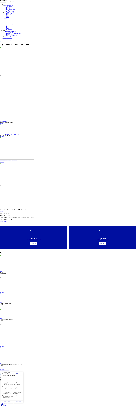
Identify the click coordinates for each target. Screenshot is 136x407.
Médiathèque (6, 25)
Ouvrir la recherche (3, 0)
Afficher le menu (2, 2)
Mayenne (8, 15)
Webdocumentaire (9, 29)
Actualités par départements (8, 12)
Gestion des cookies (5, 404)
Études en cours (9, 34)
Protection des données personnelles (8, 403)
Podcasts (7, 27)
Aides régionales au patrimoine (11, 35)
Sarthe (7, 16)
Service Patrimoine (9, 32)
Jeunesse (7, 10)
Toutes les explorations (4, 221)
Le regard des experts (10, 11)
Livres (7, 26)
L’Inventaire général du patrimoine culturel (13, 33)
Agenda (5, 18)
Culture (1, 271)
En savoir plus (33, 243)
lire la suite (2, 74)
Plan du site (4, 405)
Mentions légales (5, 402)
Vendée (7, 17)
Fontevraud (8, 8)
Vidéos (7, 28)
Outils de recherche (7, 36)
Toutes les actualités (3, 211)
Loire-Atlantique (9, 13)
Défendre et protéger (9, 22)
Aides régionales (9, 6)
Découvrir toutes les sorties (4, 370)
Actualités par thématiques (8, 5)
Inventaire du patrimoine (10, 9)
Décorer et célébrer (9, 21)
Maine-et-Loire (8, 14)
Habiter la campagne (9, 23)
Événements (8, 7)
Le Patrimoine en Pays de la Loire (10, 31)
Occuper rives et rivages (10, 24)
